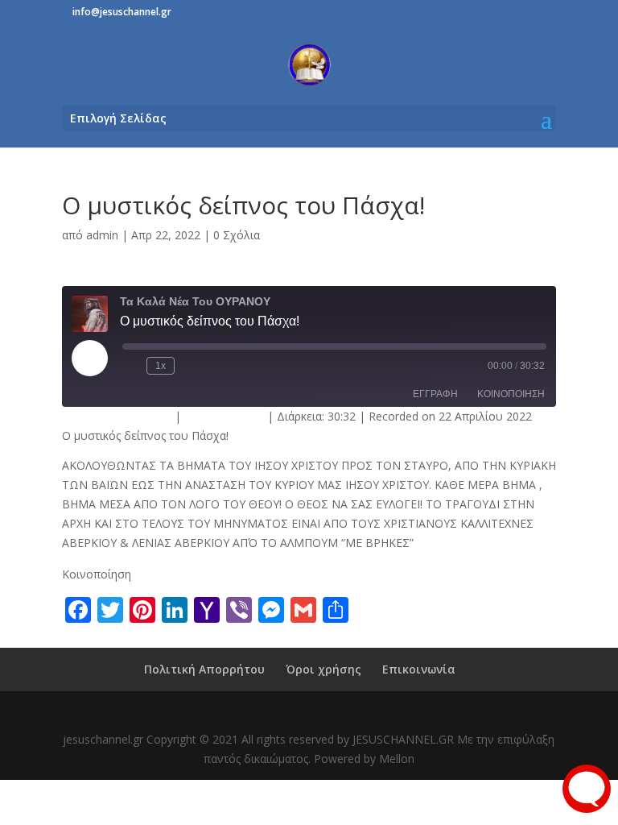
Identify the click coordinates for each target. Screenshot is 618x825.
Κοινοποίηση (511, 394)
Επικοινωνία (418, 669)
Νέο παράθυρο (224, 416)
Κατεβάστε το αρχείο (116, 416)
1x (160, 365)
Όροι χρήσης (323, 669)
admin (102, 235)
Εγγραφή (435, 394)
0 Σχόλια (236, 235)
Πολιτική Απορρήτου (204, 669)
